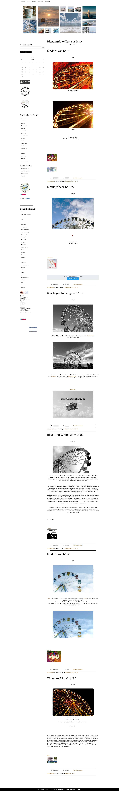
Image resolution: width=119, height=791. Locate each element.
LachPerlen (23, 138)
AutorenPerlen (23, 120)
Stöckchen (23, 158)
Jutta (49, 598)
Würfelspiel (23, 267)
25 (25, 74)
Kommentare (68, 181)
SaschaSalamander (23, 298)
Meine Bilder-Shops (24, 173)
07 (36, 67)
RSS (72, 181)
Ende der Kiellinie (72, 376)
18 (25, 71)
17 (22, 71)
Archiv (28, 1)
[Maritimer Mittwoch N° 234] (92, 23)
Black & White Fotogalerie (25, 171)
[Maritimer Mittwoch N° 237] (89, 12)
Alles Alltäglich (23, 224)
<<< (21, 59)
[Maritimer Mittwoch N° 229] (92, 30)
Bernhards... (73, 389)
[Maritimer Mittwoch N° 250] (30, 26)
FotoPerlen (23, 128)
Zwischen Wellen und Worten (25, 299)
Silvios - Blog (22, 300)
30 (43, 74)
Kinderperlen (23, 133)
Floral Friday (23, 257)
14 (36, 69)
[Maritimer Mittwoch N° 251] (30, 12)
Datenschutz (47, 1)
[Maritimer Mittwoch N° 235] (86, 30)
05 (29, 67)
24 (22, 74)
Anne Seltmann (50, 181)
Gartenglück (23, 254)
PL (77, 181)
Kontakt (34, 1)
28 (36, 74)
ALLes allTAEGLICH (23, 297)
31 (22, 76)
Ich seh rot (23, 249)
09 (43, 67)
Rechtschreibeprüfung (24, 277)
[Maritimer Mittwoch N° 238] (70, 23)
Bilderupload (23, 287)
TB (75, 181)
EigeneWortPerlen (24, 125)
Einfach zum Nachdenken (24, 310)
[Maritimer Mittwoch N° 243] (56, 30)
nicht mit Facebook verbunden (51, 284)
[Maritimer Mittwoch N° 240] (70, 9)
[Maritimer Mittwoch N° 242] (63, 9)
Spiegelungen (23, 262)
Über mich (23, 176)
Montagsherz (50, 257)
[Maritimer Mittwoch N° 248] (41, 30)
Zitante (21, 296)
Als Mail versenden (77, 178)
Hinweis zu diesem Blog (25, 168)
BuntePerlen (23, 123)
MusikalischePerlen (24, 148)
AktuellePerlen (23, 118)
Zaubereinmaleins (23, 309)
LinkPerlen (23, 140)
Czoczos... (49, 528)
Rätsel (22, 285)
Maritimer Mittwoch (24, 247)
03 (22, 67)
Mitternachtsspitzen (23, 302)
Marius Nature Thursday (25, 259)
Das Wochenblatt (24, 234)
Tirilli (21, 301)
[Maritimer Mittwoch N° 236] (86, 23)
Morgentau (22, 306)
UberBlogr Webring (23, 180)
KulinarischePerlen (24, 135)
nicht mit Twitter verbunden (63, 284)
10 (22, 69)
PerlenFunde (23, 153)
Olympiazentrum (90, 335)
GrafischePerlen (23, 130)
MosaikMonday (23, 239)
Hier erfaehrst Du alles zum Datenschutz (68, 789)
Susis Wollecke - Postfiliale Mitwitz (25, 308)
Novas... (49, 755)
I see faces (23, 252)
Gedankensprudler (23, 307)
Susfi (21, 305)
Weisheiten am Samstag (25, 264)
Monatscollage (23, 244)
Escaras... (49, 650)
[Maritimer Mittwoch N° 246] (48, 30)
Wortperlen (22, 295)
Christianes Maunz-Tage (25, 232)
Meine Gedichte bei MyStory (26, 214)
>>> (43, 59)
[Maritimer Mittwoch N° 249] (48, 16)
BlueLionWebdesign (27, 312)
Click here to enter (73, 278)
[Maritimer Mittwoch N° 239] (78, 9)
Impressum (40, 1)
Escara (85, 598)
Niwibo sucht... (23, 237)
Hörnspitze (53, 376)
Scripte (22, 272)
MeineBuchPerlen (24, 143)
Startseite (23, 1)
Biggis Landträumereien (25, 229)
